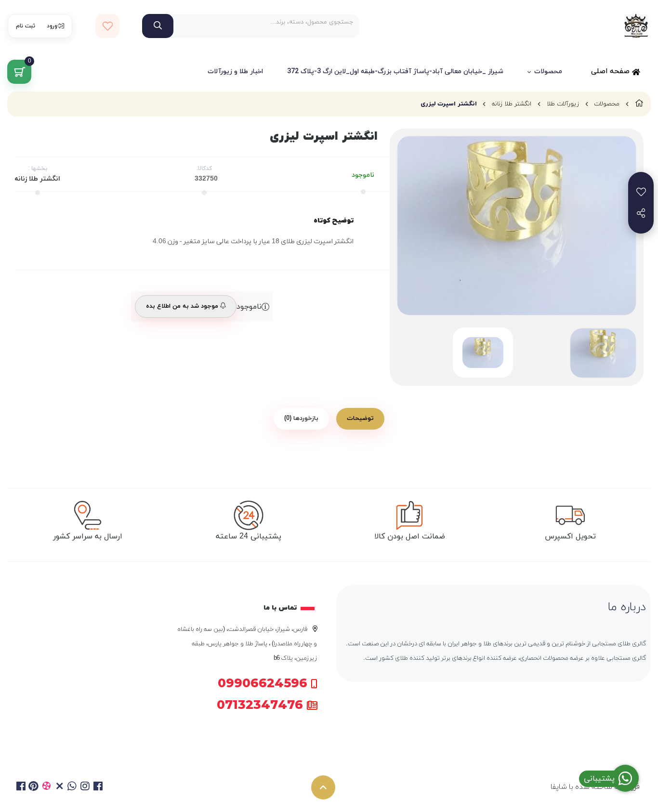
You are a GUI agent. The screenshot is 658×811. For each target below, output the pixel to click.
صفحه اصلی (611, 71)
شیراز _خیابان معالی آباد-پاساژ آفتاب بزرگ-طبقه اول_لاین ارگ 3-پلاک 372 (395, 71)
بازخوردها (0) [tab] (301, 418)
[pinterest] (33, 787)
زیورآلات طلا (563, 104)
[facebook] (20, 787)
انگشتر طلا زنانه (511, 104)
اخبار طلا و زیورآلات (235, 71)
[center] (157, 26)
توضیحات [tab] (360, 418)
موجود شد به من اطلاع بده (183, 306)
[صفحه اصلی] (639, 104)
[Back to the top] (323, 787)
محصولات (548, 71)
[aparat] (46, 787)
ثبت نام (25, 26)
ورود (52, 26)
